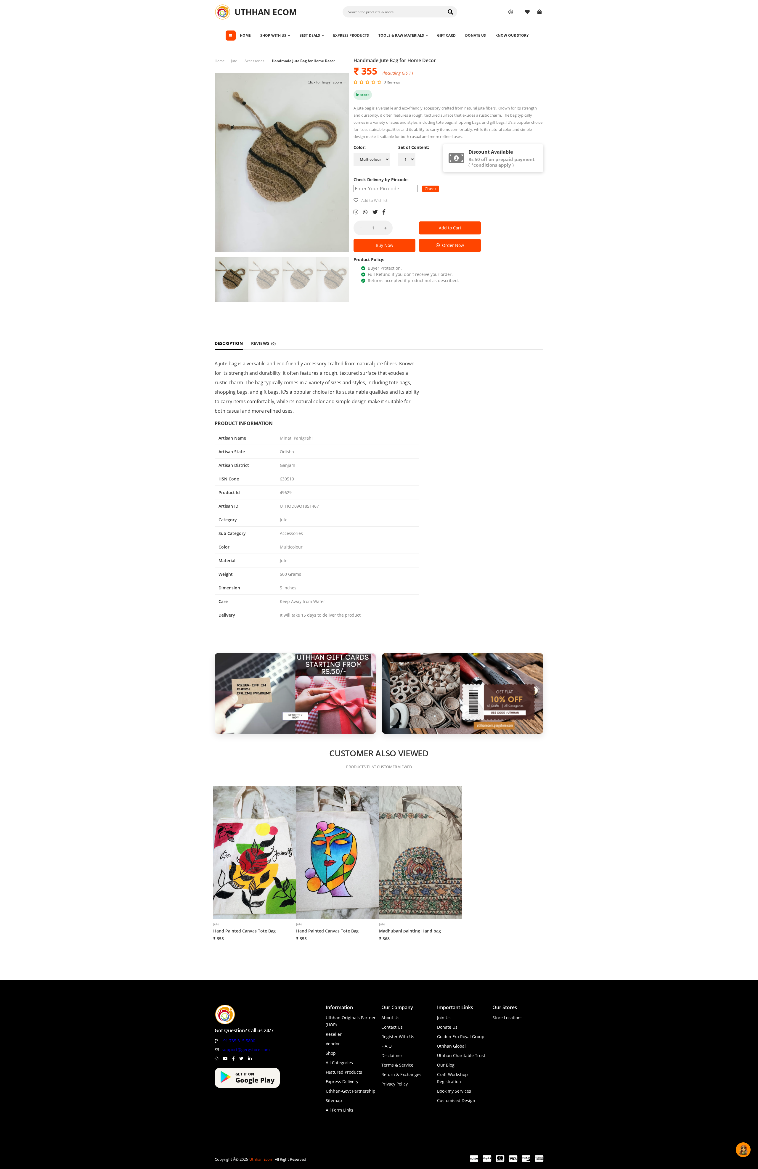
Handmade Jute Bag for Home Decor (303, 60)
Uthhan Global (451, 1046)
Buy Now (384, 245)
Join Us (444, 1017)
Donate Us (447, 1027)
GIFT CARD (446, 35)
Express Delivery (342, 1081)
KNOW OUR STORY (512, 35)
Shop (331, 1053)
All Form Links (339, 1110)
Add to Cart (450, 228)
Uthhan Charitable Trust (461, 1055)
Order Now (452, 245)
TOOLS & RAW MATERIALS (401, 35)
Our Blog (446, 1065)
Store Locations (507, 1017)
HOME (245, 35)
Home (220, 60)
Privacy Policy (394, 1084)
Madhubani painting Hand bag (410, 931)
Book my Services (454, 1091)
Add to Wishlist (374, 200)
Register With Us (397, 1036)
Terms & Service (397, 1065)
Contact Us (392, 1027)
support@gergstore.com (246, 1049)
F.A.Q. (387, 1046)
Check (430, 189)
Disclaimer (391, 1055)
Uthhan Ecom (261, 1159)
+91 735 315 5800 (238, 1040)
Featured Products (344, 1072)
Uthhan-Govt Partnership (350, 1091)
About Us (390, 1017)
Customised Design (456, 1100)
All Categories (339, 1062)
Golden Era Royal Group (460, 1036)
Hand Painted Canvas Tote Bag (244, 931)
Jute (234, 60)
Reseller (334, 1034)
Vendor (333, 1043)
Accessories (254, 60)
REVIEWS (263, 343)
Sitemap (334, 1100)
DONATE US (475, 35)
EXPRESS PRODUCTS (351, 35)
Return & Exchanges (401, 1074)
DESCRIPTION (229, 343)
